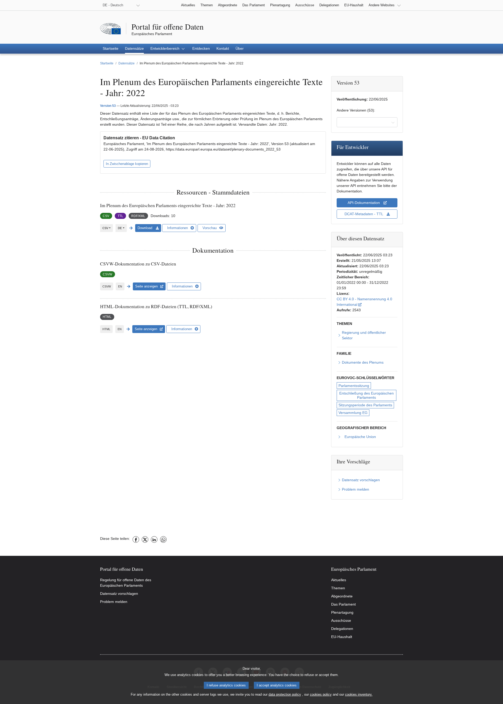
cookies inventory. (359, 694)
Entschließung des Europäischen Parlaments (367, 395)
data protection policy (285, 694)
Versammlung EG (353, 413)
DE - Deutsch (113, 5)
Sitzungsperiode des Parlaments (365, 405)
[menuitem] (110, 49)
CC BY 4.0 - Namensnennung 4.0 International (367, 302)
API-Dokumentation (364, 203)
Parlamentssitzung (353, 386)
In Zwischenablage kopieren (127, 164)
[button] (168, 49)
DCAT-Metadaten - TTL (364, 214)
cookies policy (321, 694)
